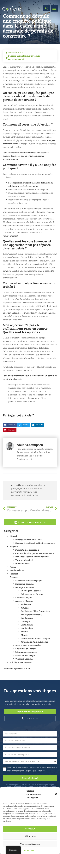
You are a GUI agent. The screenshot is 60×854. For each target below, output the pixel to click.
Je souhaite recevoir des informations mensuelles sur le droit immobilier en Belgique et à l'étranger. (32, 769)
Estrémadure (27, 628)
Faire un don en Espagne (32, 594)
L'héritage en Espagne (31, 590)
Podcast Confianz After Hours (28, 539)
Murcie (24, 635)
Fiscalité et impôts (23, 597)
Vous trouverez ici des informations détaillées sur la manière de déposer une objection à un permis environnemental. (26, 156)
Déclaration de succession (27, 549)
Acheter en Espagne (24, 601)
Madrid (24, 631)
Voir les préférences (30, 844)
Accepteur (30, 828)
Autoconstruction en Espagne (34, 641)
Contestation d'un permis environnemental (34, 553)
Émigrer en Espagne (24, 584)
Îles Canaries (27, 618)
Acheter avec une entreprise (28, 645)
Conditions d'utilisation (37, 786)
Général (13, 536)
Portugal (14, 573)
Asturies (25, 607)
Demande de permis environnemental (32, 556)
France (13, 567)
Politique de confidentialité (15, 786)
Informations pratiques (26, 652)
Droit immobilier (22, 563)
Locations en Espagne (25, 655)
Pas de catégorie (17, 570)
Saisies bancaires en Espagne (28, 580)
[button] (55, 794)
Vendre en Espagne (24, 658)
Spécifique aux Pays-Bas (21, 662)
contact (34, 398)
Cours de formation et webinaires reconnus (35, 543)
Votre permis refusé (24, 560)
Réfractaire (30, 836)
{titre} (26, 850)
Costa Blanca (27, 624)
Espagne (14, 577)
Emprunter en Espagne (25, 648)
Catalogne (25, 621)
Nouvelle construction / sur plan (35, 638)
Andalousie (26, 604)
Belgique (12, 55)
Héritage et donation (24, 587)
